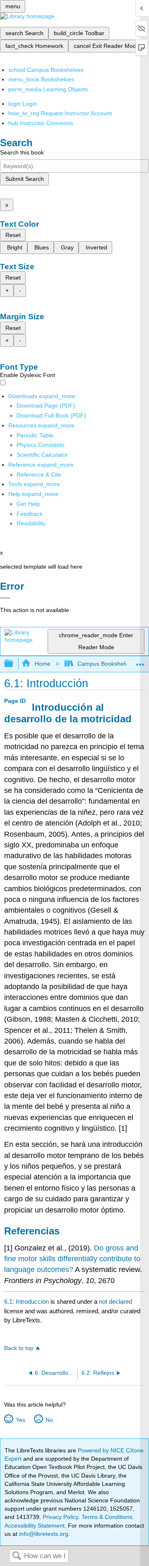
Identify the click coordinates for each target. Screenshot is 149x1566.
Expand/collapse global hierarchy (14, 664)
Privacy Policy (60, 1517)
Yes (20, 1420)
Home (42, 663)
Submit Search (24, 179)
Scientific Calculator (42, 454)
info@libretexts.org (42, 1533)
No (49, 1420)
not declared (115, 1301)
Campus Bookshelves (106, 663)
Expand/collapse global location (140, 661)
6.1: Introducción (26, 1301)
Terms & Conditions (107, 1517)
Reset (13, 235)
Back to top (19, 1348)
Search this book (22, 152)
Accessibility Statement (35, 1525)
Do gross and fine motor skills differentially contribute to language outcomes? (72, 1259)
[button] (30, 513)
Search (16, 1556)
